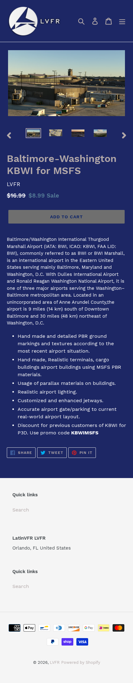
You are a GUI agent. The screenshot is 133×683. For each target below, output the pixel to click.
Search (20, 510)
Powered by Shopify (80, 662)
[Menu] (122, 21)
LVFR (55, 662)
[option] (33, 135)
